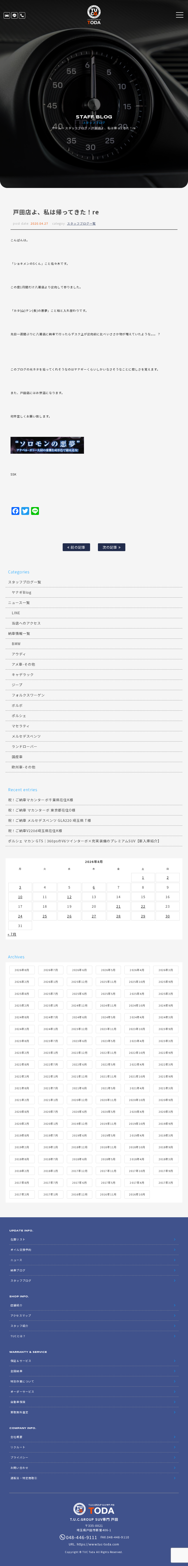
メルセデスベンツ (26, 736)
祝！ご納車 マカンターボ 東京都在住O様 (41, 810)
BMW (16, 643)
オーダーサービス (22, 1391)
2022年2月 (22, 1076)
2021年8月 (22, 1088)
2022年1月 (51, 1076)
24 (20, 916)
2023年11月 (108, 1029)
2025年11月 (108, 982)
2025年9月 (166, 982)
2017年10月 (137, 1171)
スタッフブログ (76, 128)
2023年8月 (22, 1041)
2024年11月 (108, 1005)
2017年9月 (166, 1171)
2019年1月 (51, 1147)
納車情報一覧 (19, 633)
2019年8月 (22, 1135)
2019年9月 (166, 1123)
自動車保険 (18, 1402)
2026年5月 (108, 970)
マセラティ (21, 725)
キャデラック (23, 674)
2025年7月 (51, 994)
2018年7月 (51, 1159)
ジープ (17, 684)
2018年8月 (22, 1159)
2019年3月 (166, 1135)
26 (69, 916)
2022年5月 (108, 1064)
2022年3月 (166, 1064)
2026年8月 (22, 970)
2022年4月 (137, 1064)
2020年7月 (51, 1112)
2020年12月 (79, 1100)
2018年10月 (137, 1147)
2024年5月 (108, 1017)
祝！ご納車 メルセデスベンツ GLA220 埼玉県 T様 (49, 820)
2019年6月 (79, 1135)
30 (167, 916)
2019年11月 (108, 1123)
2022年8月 (22, 1064)
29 (143, 916)
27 (94, 916)
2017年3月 (166, 1182)
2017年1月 (51, 1194)
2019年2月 (22, 1147)
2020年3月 (166, 1112)
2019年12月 (79, 1123)
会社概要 (16, 1437)
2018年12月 (79, 1147)
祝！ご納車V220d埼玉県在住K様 (35, 830)
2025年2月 (22, 1005)
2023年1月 (51, 1053)
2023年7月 (51, 1041)
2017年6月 (79, 1182)
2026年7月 (51, 970)
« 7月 (12, 934)
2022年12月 (79, 1053)
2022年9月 (166, 1053)
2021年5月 (108, 1088)
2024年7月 (51, 1017)
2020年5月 (108, 1112)
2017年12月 (79, 1171)
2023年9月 (166, 1029)
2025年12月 (79, 982)
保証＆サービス (21, 1361)
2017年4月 (137, 1182)
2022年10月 (137, 1053)
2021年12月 (79, 1076)
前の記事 (77, 547)
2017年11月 (108, 1171)
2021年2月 (22, 1100)
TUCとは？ (18, 1336)
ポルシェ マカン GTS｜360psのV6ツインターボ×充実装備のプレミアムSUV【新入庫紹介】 (84, 840)
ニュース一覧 (19, 602)
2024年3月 (166, 1017)
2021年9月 (166, 1076)
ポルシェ (19, 715)
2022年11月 (108, 1053)
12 (69, 896)
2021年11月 (108, 1076)
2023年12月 (79, 1029)
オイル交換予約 (21, 1250)
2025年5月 (108, 994)
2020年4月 (137, 1112)
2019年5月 (108, 1135)
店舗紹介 (16, 1305)
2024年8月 (22, 1017)
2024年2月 (22, 1029)
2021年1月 (51, 1100)
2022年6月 (79, 1064)
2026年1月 (51, 982)
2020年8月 (22, 1112)
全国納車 (16, 1371)
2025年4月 (137, 994)
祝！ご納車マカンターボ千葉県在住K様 (40, 799)
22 (143, 906)
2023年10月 (137, 1029)
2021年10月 (137, 1076)
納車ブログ (18, 1270)
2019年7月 (51, 1135)
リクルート (18, 1447)
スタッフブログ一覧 (81, 223)
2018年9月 (166, 1147)
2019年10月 (137, 1123)
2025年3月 (166, 994)
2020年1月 (51, 1123)
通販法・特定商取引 (24, 1478)
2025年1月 (51, 1005)
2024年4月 (137, 1017)
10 (20, 896)
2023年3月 (166, 1041)
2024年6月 (79, 1017)
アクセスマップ (21, 1315)
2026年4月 (137, 970)
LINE (14, 15)
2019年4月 (137, 1135)
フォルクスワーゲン (28, 695)
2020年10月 (137, 1100)
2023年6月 (79, 1041)
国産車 (17, 756)
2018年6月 (79, 1159)
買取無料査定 (19, 1412)
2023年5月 (108, 1041)
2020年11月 (108, 1100)
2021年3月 (166, 1088)
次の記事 (110, 547)
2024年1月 (51, 1029)
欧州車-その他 (23, 767)
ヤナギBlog (22, 592)
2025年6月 (79, 994)
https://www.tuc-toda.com (98, 1544)
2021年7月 (51, 1088)
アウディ (19, 653)
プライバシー (19, 1457)
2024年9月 (166, 1005)
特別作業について (22, 1381)
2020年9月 (166, 1100)
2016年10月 (137, 1194)
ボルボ (17, 705)
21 (118, 906)
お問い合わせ (19, 1468)
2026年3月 (166, 970)
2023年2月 (22, 1053)
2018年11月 (108, 1147)
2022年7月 (51, 1064)
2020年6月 (79, 1112)
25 (45, 916)
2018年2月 (22, 1171)
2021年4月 (137, 1088)
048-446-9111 (22, 15)
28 (118, 916)
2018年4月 (137, 1159)
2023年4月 (137, 1041)
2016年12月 (79, 1194)
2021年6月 (79, 1088)
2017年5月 (108, 1182)
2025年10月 (137, 982)
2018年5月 (108, 1159)
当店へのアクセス (26, 623)
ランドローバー (24, 746)
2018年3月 (166, 1159)
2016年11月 (108, 1194)
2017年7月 (51, 1182)
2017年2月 (22, 1194)
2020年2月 (22, 1123)
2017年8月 (22, 1182)
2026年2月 (22, 982)
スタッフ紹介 (19, 1326)
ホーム (56, 128)
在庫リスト (7, 15)
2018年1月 (51, 1171)
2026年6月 (79, 970)
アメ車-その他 (23, 664)
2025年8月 (22, 994)
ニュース (16, 1260)
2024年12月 (79, 1005)
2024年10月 (137, 1005)
